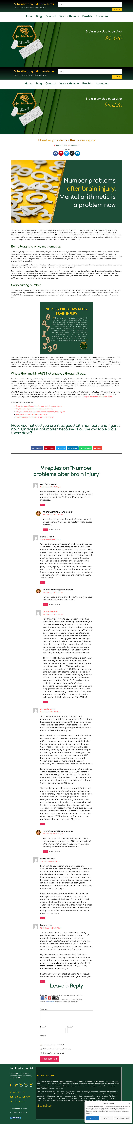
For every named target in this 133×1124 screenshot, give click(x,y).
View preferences (122, 1118)
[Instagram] (72, 153)
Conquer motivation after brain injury (97, 397)
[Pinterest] (61, 153)
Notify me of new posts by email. (53, 1053)
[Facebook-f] (10, 1085)
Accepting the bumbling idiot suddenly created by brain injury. (40, 412)
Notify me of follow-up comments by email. (57, 1049)
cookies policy (17, 1101)
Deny (106, 1118)
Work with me (68, 16)
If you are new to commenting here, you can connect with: (61, 995)
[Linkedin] (77, 153)
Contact (50, 16)
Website (43, 1036)
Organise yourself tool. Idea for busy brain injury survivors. (39, 406)
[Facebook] (55, 153)
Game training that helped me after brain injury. (34, 417)
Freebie (87, 16)
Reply (42, 504)
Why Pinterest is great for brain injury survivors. (34, 409)
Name (43, 1027)
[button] (129, 1103)
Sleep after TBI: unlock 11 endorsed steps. (31, 414)
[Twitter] (66, 153)
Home (28, 16)
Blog (39, 16)
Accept (93, 1118)
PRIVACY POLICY (17, 1092)
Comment (44, 1009)
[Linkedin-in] (31, 1085)
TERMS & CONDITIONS (20, 1097)
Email (69, 1027)
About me (102, 16)
